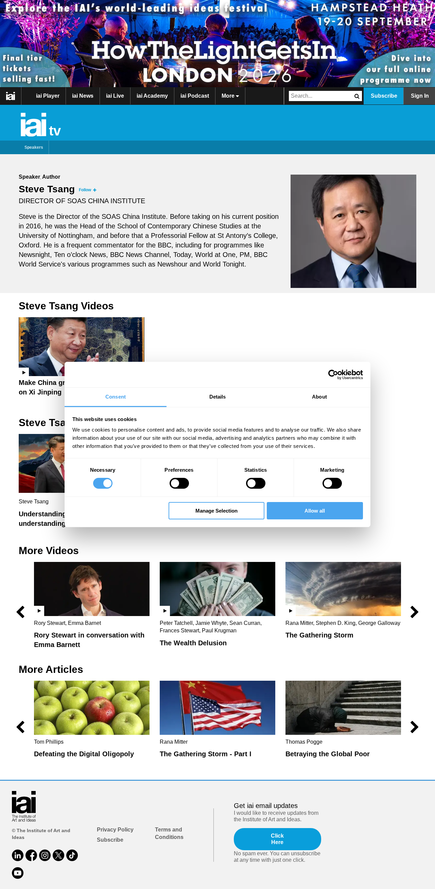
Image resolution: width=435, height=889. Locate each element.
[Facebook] (31, 855)
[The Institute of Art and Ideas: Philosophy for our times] (10, 96)
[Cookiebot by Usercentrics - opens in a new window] (333, 374)
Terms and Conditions (169, 833)
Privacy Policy (115, 830)
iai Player (47, 96)
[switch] (179, 483)
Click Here (277, 839)
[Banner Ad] (217, 43)
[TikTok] (72, 855)
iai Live (115, 96)
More (229, 96)
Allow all (314, 511)
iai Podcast (194, 96)
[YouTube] (17, 873)
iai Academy (152, 96)
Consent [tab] (115, 397)
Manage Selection (216, 511)
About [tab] (319, 397)
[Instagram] (45, 855)
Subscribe (384, 96)
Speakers (33, 147)
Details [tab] (217, 397)
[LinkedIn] (17, 855)
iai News (82, 96)
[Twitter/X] (58, 855)
